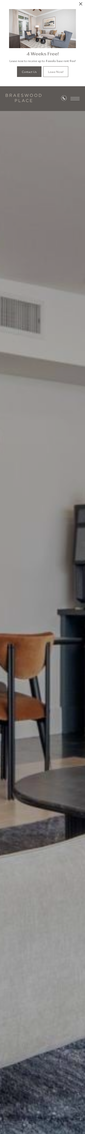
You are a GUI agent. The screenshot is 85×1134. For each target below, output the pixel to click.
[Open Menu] (75, 98)
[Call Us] (64, 98)
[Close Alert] (80, 5)
